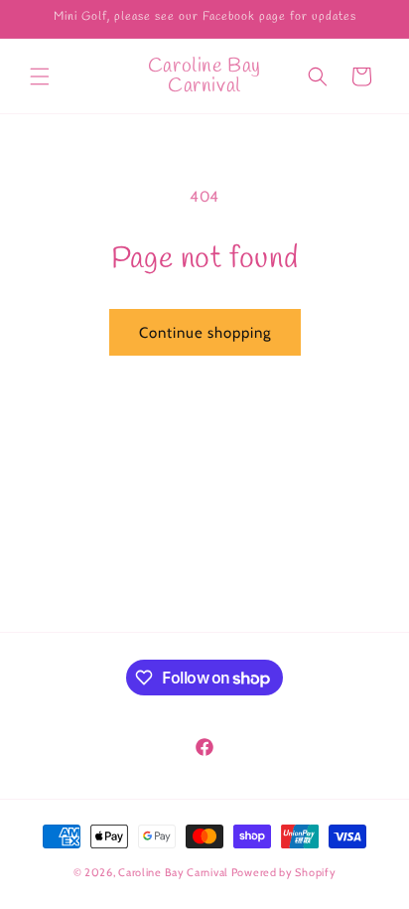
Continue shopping (205, 333)
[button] (40, 76)
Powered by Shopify (284, 872)
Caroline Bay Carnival (173, 872)
